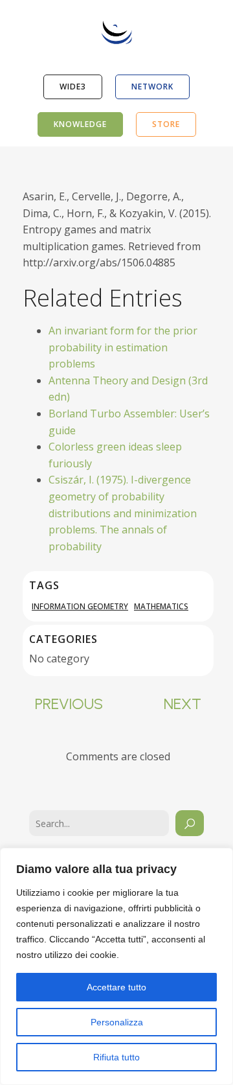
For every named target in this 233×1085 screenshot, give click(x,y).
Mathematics (161, 606)
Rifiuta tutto (116, 1057)
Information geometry (80, 606)
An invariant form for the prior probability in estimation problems (123, 347)
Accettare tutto (116, 987)
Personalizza (117, 1022)
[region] (116, 966)
